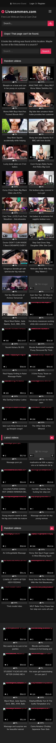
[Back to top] (48, 735)
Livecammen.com (20, 11)
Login (32, 3)
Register (41, 3)
